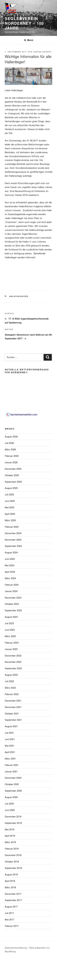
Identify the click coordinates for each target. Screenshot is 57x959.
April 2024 (10, 571)
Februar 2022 (12, 694)
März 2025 (10, 520)
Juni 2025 (10, 500)
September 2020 (13, 790)
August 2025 (11, 488)
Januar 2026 (11, 462)
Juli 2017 (9, 913)
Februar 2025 (12, 526)
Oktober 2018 (12, 861)
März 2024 (10, 578)
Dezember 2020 (13, 777)
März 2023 (10, 636)
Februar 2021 (12, 765)
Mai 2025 (9, 507)
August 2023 (11, 616)
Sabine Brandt (42, 52)
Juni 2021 (10, 739)
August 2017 (11, 906)
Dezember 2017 (13, 893)
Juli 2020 (9, 803)
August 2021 (11, 726)
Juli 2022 (9, 681)
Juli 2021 (9, 732)
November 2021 (13, 707)
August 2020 (11, 797)
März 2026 (10, 449)
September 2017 (13, 900)
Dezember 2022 (13, 655)
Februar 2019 (12, 848)
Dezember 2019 (13, 816)
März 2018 (10, 887)
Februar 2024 (12, 584)
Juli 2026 (9, 443)
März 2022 (10, 687)
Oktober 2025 (12, 475)
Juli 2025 (9, 494)
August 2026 (11, 436)
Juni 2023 (10, 629)
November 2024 (13, 539)
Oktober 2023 (12, 603)
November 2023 (13, 597)
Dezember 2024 (13, 533)
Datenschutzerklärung (16, 947)
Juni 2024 (10, 558)
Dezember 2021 (13, 700)
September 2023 (13, 610)
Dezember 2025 (13, 468)
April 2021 (10, 752)
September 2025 (13, 481)
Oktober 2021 (12, 713)
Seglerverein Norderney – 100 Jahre (24, 23)
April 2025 (10, 513)
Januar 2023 (11, 649)
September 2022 (13, 668)
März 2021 (10, 758)
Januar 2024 (11, 591)
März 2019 (10, 842)
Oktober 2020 (12, 784)
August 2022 (11, 674)
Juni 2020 (10, 810)
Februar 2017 (12, 926)
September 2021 (13, 719)
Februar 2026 (12, 455)
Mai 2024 (9, 565)
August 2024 (11, 552)
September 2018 (13, 868)
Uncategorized (18, 296)
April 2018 (10, 880)
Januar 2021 (11, 771)
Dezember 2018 (13, 855)
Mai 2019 (9, 829)
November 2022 (13, 661)
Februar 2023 (12, 642)
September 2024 (13, 546)
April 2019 (10, 835)
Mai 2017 (9, 919)
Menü (30, 40)
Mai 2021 (9, 745)
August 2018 (11, 874)
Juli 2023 (9, 623)
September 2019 (13, 823)
